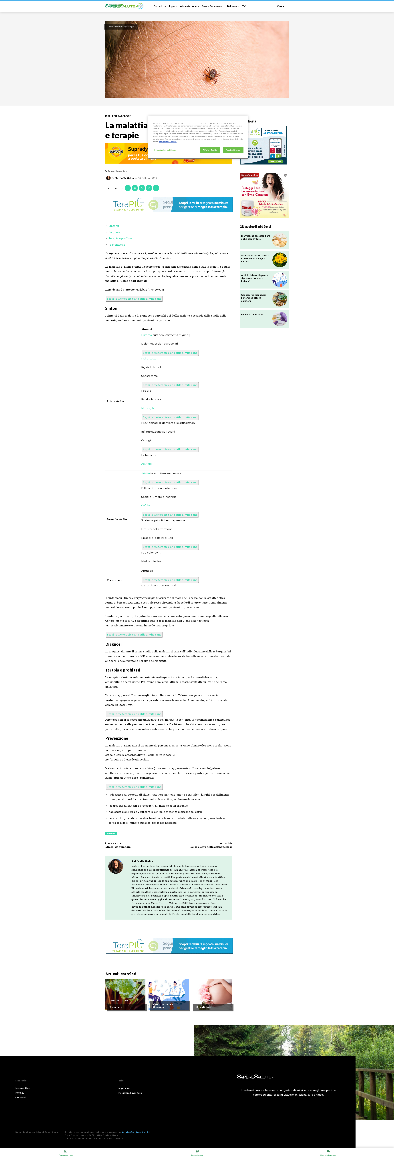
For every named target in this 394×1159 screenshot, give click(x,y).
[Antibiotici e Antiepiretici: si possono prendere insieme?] (279, 279)
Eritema (146, 335)
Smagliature (203, 1007)
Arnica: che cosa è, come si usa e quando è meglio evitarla (255, 258)
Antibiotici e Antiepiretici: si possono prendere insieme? (255, 278)
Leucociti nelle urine (252, 314)
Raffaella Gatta (124, 178)
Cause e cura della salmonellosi (210, 847)
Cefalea (146, 505)
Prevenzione (117, 244)
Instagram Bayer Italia (130, 1093)
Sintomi (114, 226)
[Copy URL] (156, 188)
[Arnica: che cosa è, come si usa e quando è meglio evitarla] (279, 260)
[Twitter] (135, 188)
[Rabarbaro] (125, 994)
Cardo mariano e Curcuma (163, 1006)
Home (110, 26)
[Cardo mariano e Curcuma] (169, 994)
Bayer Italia (124, 1088)
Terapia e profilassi (121, 238)
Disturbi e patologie (124, 26)
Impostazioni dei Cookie (165, 150)
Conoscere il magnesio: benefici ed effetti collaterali (253, 297)
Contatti (20, 1097)
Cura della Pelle (204, 1001)
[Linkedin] (149, 188)
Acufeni (146, 463)
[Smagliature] (212, 994)
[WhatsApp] (142, 188)
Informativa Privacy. (168, 142)
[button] (283, 6)
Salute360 (127, 1132)
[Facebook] (128, 188)
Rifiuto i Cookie (210, 150)
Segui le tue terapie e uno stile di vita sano (134, 298)
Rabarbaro (116, 1007)
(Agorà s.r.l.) (142, 1132)
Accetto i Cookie (233, 150)
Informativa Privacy (22, 1091)
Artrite (145, 473)
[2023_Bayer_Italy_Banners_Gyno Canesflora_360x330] (264, 195)
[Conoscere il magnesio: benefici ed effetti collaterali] (279, 299)
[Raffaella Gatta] (109, 178)
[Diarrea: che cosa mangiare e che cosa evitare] (279, 240)
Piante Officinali (119, 1001)
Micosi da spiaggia (118, 847)
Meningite (148, 408)
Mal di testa (149, 358)
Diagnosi (114, 232)
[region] (198, 137)
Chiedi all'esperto (162, 998)
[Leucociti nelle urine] (279, 318)
